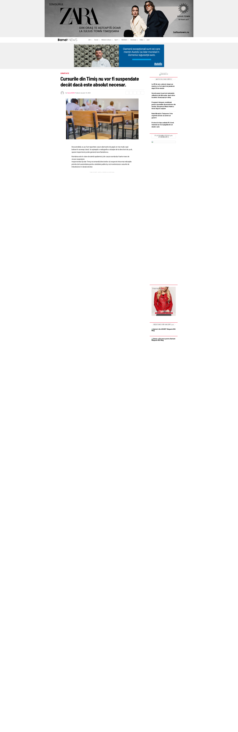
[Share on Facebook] (127, 92)
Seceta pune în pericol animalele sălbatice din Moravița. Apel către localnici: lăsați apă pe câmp (163, 95)
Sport (116, 40)
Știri (89, 40)
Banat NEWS (71, 93)
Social (96, 40)
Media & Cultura (106, 40)
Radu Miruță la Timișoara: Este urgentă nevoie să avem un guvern (162, 116)
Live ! (148, 40)
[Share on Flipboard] (134, 92)
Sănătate (124, 40)
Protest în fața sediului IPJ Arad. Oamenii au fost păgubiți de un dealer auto (163, 125)
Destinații (133, 40)
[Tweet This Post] (131, 92)
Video (141, 40)
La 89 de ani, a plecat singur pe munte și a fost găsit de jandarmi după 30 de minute (163, 86)
